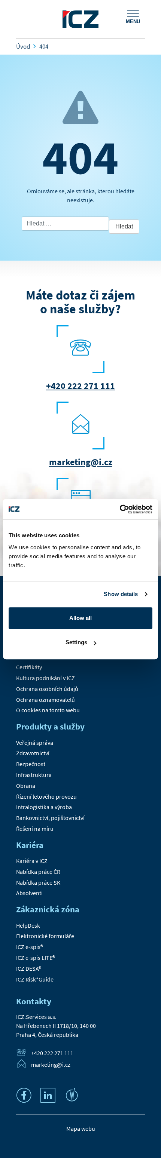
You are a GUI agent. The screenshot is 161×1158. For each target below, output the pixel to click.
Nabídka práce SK (38, 882)
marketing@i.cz (80, 462)
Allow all (80, 618)
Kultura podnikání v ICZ (45, 678)
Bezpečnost (30, 764)
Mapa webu (80, 1128)
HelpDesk (28, 925)
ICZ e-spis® (29, 946)
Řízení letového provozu (46, 796)
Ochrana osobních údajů (47, 688)
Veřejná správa (34, 742)
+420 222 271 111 (80, 385)
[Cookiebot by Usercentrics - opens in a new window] (119, 509)
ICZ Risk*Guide (35, 979)
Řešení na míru (35, 828)
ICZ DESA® (28, 968)
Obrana (25, 785)
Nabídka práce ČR (38, 871)
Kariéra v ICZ (32, 860)
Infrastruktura (34, 774)
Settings (76, 642)
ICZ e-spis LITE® (35, 957)
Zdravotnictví (32, 753)
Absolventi (29, 893)
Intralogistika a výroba (44, 807)
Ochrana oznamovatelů (45, 699)
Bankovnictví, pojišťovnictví (50, 817)
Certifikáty (29, 667)
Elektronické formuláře (45, 936)
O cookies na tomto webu (48, 710)
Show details (121, 594)
